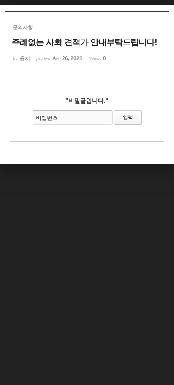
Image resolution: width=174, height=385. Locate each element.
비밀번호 (47, 118)
